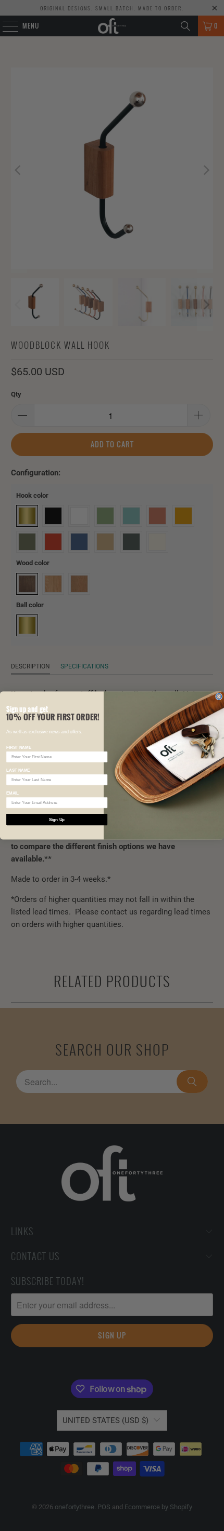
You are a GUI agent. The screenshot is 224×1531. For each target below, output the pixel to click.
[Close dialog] (219, 697)
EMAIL (12, 793)
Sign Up (57, 819)
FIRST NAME (18, 747)
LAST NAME (18, 770)
